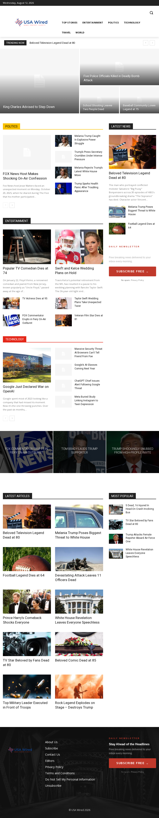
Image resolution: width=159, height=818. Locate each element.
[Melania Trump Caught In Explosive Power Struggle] (63, 141)
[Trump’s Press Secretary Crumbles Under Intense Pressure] (63, 157)
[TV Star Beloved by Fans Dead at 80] (27, 644)
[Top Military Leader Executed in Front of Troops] (27, 687)
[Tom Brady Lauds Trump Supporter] (79, 452)
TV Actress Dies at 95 (34, 298)
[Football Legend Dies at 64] (117, 228)
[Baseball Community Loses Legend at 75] (139, 99)
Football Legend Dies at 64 (24, 575)
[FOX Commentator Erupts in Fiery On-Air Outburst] (11, 320)
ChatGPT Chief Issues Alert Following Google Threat (87, 384)
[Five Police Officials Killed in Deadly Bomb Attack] (119, 67)
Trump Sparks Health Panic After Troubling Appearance (86, 187)
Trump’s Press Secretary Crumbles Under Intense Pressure (88, 155)
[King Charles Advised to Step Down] (39, 81)
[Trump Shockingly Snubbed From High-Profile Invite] (132, 452)
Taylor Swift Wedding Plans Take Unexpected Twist (88, 302)
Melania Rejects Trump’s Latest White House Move (89, 171)
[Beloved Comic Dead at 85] (79, 644)
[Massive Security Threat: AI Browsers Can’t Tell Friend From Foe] (63, 354)
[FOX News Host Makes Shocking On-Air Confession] (27, 152)
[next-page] (12, 205)
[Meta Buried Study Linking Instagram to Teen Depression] (63, 402)
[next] (152, 42)
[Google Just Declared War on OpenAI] (27, 365)
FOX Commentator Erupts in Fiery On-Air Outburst (34, 319)
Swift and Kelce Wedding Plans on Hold (74, 270)
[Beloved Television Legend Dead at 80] (132, 152)
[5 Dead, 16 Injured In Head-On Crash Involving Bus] (116, 510)
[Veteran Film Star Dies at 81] (63, 320)
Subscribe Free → (132, 271)
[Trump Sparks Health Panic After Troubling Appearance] (63, 188)
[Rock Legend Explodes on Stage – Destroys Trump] (79, 687)
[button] (151, 13)
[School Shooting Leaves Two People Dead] (99, 99)
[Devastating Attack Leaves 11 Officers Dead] (79, 559)
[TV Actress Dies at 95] (11, 303)
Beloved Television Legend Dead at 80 (52, 42)
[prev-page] (5, 205)
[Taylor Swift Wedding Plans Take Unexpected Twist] (63, 303)
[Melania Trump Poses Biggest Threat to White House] (117, 211)
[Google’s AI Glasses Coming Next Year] (63, 370)
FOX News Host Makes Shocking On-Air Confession (25, 176)
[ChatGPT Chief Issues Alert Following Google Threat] (63, 386)
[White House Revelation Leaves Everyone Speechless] (79, 602)
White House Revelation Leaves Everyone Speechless (139, 553)
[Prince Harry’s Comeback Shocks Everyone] (27, 602)
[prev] (145, 42)
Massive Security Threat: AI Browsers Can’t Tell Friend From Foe (89, 352)
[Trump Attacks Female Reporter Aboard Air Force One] (116, 539)
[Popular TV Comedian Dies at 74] (27, 246)
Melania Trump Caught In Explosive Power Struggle (87, 140)
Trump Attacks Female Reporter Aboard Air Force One (140, 538)
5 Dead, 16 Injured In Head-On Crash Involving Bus (140, 509)
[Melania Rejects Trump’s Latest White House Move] (63, 172)
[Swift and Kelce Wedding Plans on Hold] (79, 246)
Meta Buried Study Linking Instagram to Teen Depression (86, 400)
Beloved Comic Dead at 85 (75, 660)
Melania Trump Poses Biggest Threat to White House (141, 210)
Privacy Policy (137, 280)
